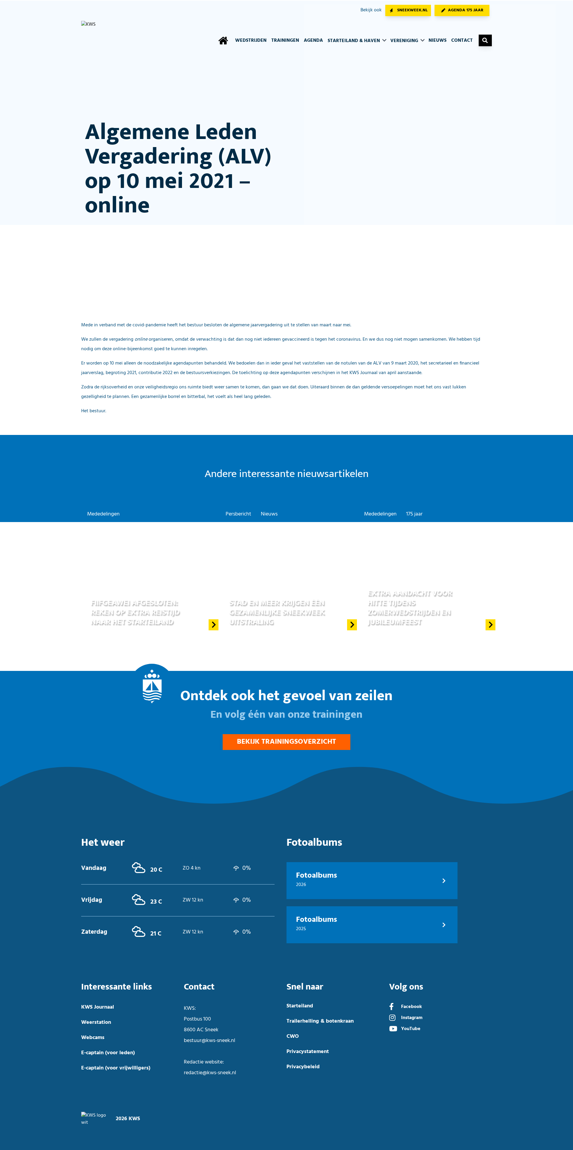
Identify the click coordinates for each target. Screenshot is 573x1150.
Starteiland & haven (354, 41)
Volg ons (406, 986)
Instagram (412, 1018)
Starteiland (299, 1006)
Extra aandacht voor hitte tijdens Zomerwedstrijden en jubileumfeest (410, 607)
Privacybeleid (303, 1067)
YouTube (410, 1029)
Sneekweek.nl (412, 10)
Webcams (92, 1037)
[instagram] (392, 1018)
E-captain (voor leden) (108, 1053)
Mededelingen (103, 514)
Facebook (411, 1007)
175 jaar (414, 514)
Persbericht (238, 514)
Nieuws (437, 40)
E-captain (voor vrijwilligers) (115, 1068)
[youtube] (393, 1029)
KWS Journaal (97, 1007)
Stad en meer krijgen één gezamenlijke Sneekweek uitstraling (277, 612)
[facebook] (391, 1007)
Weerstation (96, 1022)
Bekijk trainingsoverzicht (286, 742)
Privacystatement (307, 1051)
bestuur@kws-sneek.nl (209, 1040)
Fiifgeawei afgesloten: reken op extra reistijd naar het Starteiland (135, 612)
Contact (462, 40)
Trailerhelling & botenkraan (320, 1021)
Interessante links (116, 986)
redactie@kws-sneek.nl (210, 1073)
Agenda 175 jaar (465, 10)
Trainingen (285, 40)
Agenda (313, 40)
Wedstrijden (251, 40)
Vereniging (404, 41)
